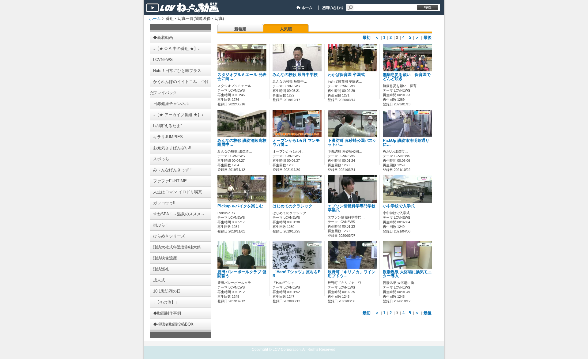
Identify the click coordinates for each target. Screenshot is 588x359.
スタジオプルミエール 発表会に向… (241, 77)
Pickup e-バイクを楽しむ (240, 206)
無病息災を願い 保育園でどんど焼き (407, 77)
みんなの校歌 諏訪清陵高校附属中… (241, 142)
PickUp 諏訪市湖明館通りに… (406, 142)
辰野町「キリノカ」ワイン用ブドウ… (351, 274)
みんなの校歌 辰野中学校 (295, 75)
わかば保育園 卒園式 (346, 75)
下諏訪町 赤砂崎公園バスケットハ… (352, 142)
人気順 (286, 29)
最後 (428, 37)
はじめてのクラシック (292, 206)
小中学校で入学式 (399, 206)
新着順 (240, 29)
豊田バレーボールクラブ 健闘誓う (241, 274)
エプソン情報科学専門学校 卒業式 (351, 208)
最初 (367, 37)
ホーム (155, 18)
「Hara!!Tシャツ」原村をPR (297, 274)
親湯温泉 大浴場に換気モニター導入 (407, 274)
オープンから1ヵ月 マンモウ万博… (296, 142)
